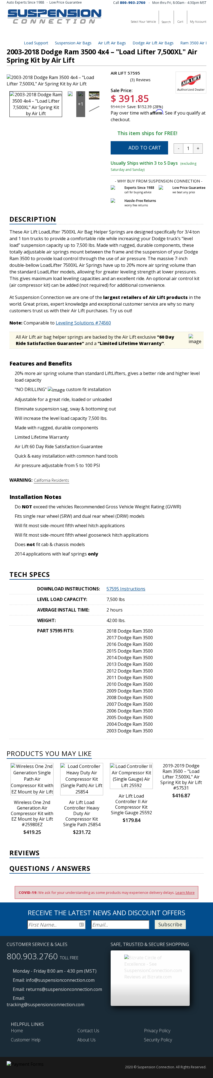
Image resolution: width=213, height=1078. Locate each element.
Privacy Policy (157, 1031)
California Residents (51, 480)
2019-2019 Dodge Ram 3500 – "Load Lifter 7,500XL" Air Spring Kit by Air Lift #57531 (181, 777)
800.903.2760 (32, 956)
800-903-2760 (132, 2)
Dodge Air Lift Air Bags (152, 42)
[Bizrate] (138, 956)
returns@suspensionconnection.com (64, 989)
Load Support (66, 33)
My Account (198, 21)
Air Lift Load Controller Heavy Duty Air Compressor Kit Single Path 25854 (81, 813)
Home (17, 1031)
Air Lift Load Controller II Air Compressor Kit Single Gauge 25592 (131, 804)
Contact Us (88, 1031)
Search (166, 22)
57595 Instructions (125, 589)
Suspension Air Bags (73, 42)
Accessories (151, 33)
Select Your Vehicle (143, 21)
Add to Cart (144, 147)
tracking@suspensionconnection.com (45, 1004)
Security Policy (158, 1040)
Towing (123, 33)
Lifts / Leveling (29, 33)
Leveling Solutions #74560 (83, 323)
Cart (180, 21)
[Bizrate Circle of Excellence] (153, 967)
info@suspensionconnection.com (60, 980)
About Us (86, 1040)
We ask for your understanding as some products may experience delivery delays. (107, 892)
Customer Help (25, 1040)
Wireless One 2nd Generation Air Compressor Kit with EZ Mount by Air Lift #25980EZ (32, 813)
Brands (179, 33)
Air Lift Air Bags (111, 42)
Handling (98, 33)
